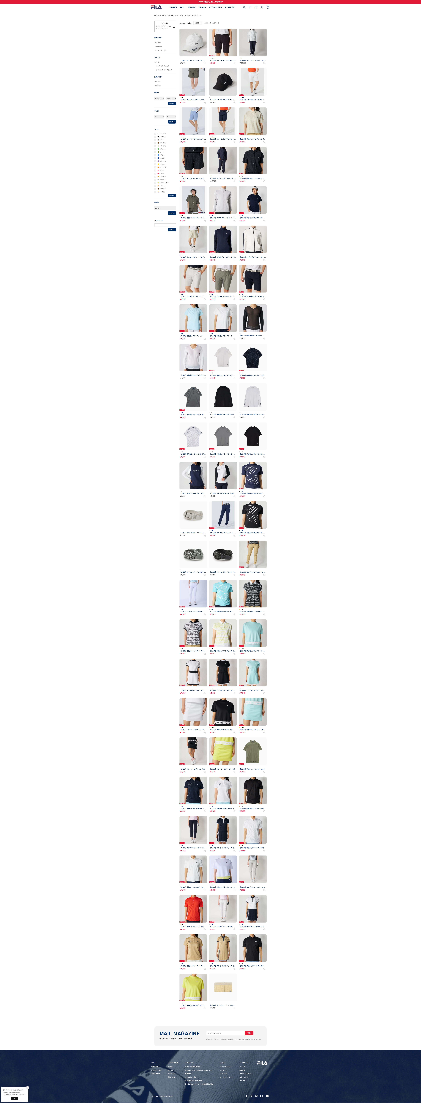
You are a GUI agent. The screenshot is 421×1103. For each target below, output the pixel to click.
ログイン (262, 7)
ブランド (242, 1080)
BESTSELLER (215, 7)
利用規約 (229, 1039)
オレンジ (163, 167)
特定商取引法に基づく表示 (193, 1080)
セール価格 (158, 46)
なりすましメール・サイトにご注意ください (199, 1084)
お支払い (171, 1070)
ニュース (242, 1067)
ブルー (162, 155)
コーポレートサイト (226, 1077)
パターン (163, 186)
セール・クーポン (160, 50)
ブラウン (163, 143)
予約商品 (158, 85)
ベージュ (163, 146)
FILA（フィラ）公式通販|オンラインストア (156, 7)
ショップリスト (225, 1067)
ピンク (162, 170)
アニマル (163, 189)
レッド (162, 173)
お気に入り (250, 7)
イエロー (163, 164)
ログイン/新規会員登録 (192, 1067)
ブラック (163, 137)
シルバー (163, 180)
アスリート (223, 1074)
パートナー (223, 1070)
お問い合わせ (155, 1074)
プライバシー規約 (239, 1039)
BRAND (202, 7)
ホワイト (163, 134)
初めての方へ (155, 1067)
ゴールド (163, 176)
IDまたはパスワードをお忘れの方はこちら (198, 1070)
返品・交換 (171, 1077)
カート (268, 7)
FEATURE (229, 7)
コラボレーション (245, 1074)
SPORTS (192, 7)
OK (15, 1098)
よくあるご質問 (156, 1070)
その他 (162, 192)
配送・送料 (171, 1074)
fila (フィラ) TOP (159, 15)
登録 (249, 1033)
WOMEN (173, 7)
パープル (163, 161)
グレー (162, 140)
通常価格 (158, 42)
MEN (182, 7)
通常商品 (158, 81)
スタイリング (243, 1077)
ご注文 (170, 1067)
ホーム (157, 62)
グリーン (163, 149)
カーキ (162, 152)
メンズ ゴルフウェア (162, 66)
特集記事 (242, 1070)
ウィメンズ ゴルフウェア (164, 70)
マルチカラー (164, 183)
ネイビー (163, 158)
